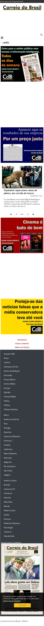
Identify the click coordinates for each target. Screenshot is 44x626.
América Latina (10, 480)
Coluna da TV (9, 489)
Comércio (8, 493)
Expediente (22, 340)
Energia (7, 428)
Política (7, 405)
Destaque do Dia (11, 366)
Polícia (6, 401)
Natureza (8, 458)
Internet (7, 497)
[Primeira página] (11, 214)
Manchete (8, 502)
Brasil (6, 358)
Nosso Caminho (22, 344)
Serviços (7, 519)
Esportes (7, 432)
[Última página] (33, 214)
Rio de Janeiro (10, 466)
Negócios (8, 462)
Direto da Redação (12, 371)
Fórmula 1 (8, 440)
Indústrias (8, 449)
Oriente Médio (10, 396)
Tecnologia (8, 527)
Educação (8, 375)
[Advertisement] (22, 23)
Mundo (7, 506)
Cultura (7, 362)
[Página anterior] (16, 214)
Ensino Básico (10, 379)
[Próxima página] (28, 214)
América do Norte (11, 419)
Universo (8, 532)
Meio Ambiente (10, 453)
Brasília (7, 485)
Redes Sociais (9, 510)
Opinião (7, 392)
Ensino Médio (9, 384)
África (6, 415)
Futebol (7, 445)
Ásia (5, 423)
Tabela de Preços (22, 347)
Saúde (6, 515)
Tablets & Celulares (12, 523)
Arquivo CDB (9, 354)
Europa (7, 388)
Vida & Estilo (9, 536)
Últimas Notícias (11, 409)
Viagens (7, 475)
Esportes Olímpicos (12, 436)
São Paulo (8, 470)
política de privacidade (11, 601)
